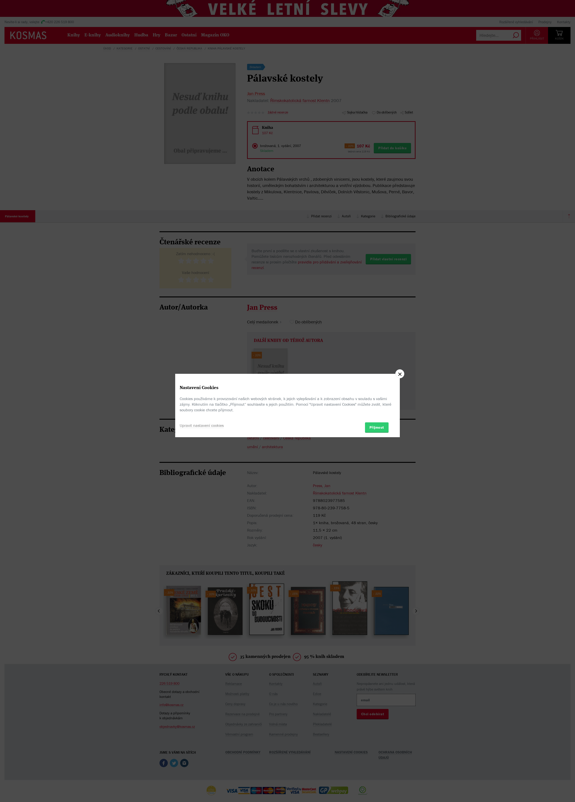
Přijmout (376, 427)
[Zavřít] (399, 373)
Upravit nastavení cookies (202, 425)
